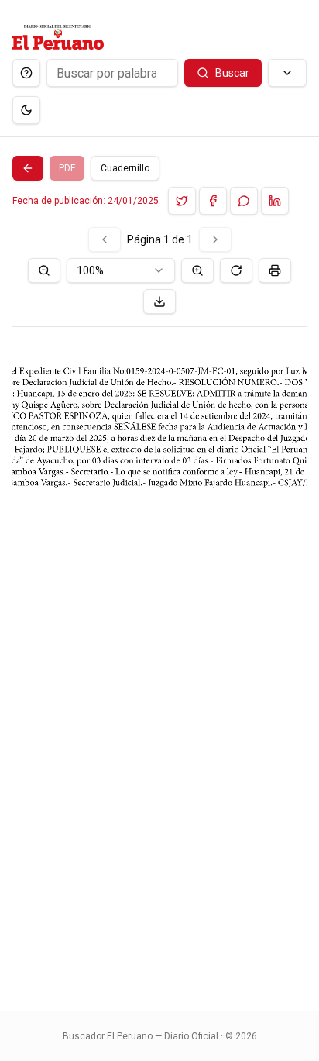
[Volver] (27, 168)
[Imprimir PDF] (275, 270)
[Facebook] (213, 201)
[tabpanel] (159, 609)
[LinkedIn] (275, 201)
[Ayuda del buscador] (26, 73)
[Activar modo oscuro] (26, 110)
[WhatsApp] (244, 201)
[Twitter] (182, 201)
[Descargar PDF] (159, 301)
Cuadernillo (125, 168)
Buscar (232, 73)
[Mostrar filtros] (287, 73)
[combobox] (121, 270)
